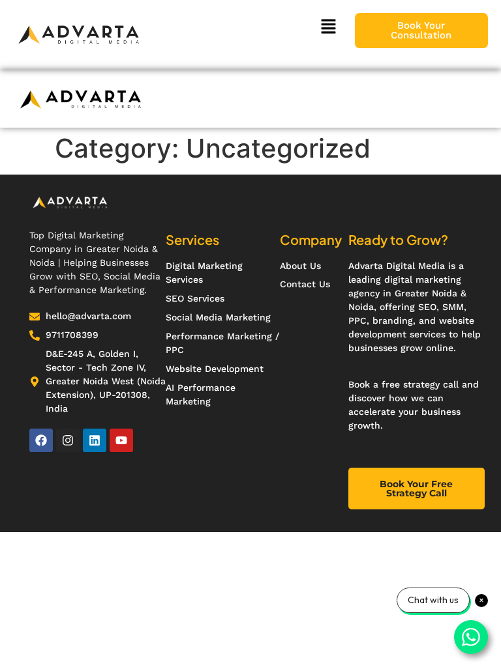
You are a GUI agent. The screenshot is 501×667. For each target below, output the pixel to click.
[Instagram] (68, 440)
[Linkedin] (94, 440)
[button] (328, 27)
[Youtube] (121, 440)
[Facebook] (41, 440)
